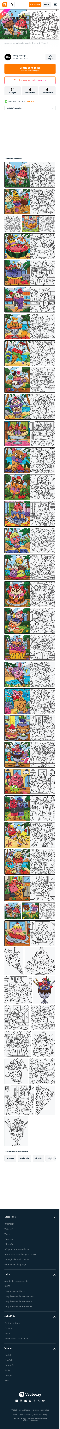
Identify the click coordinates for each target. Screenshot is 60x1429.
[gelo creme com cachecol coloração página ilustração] (29, 316)
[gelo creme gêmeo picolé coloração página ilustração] (29, 825)
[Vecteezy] (4, 4)
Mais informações (14, 107)
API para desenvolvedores (16, 1369)
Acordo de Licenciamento (16, 1401)
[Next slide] (49, 1278)
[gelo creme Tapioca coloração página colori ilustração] (29, 638)
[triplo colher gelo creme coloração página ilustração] (29, 905)
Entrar (46, 4)
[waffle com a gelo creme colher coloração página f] (18, 1053)
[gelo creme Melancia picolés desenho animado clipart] (15, 1082)
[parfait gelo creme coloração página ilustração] (29, 423)
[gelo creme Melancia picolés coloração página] (12, 222)
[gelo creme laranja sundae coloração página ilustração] (29, 343)
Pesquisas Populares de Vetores (19, 1416)
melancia (24, 1278)
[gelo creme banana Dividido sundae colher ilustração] (29, 450)
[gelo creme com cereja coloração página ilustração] (29, 798)
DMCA (7, 1406)
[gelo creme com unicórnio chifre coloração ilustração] (29, 664)
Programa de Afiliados (14, 1411)
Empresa (8, 1358)
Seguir (50, 58)
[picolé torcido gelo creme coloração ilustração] (21, 945)
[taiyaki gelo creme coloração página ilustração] (29, 718)
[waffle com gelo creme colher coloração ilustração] (21, 240)
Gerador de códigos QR (15, 1384)
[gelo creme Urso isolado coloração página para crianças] (14, 1251)
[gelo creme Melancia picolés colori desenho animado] (12, 927)
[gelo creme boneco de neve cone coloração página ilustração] (29, 370)
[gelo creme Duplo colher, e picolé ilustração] (29, 200)
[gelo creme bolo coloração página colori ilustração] (29, 531)
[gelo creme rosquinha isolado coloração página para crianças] (16, 1164)
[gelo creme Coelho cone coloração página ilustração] (29, 691)
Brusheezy (9, 1343)
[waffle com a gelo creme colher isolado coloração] (19, 1024)
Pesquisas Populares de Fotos (18, 1421)
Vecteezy (8, 1348)
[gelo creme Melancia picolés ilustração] (29, 174)
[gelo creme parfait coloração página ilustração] (29, 771)
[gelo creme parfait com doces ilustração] (29, 397)
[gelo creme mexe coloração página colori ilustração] (29, 879)
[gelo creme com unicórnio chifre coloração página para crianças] (17, 1136)
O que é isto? (31, 101)
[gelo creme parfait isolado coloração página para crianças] (38, 1251)
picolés (38, 1278)
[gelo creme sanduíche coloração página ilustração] (29, 745)
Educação (8, 1364)
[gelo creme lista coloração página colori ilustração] (29, 290)
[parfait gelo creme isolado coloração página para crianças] (41, 1164)
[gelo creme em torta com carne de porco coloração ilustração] (29, 968)
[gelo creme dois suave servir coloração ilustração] (29, 852)
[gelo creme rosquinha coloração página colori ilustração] (29, 611)
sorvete (10, 1278)
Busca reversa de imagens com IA (20, 1374)
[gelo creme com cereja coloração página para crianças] (40, 1080)
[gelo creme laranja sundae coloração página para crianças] (17, 1191)
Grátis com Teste (30, 69)
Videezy (8, 1353)
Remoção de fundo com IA (16, 1379)
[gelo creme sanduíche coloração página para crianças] (19, 1220)
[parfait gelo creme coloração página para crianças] (16, 1109)
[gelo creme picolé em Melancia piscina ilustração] (29, 263)
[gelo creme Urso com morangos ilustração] (29, 477)
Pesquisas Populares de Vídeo (18, 1426)
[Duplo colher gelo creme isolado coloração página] (13, 996)
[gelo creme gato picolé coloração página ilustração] (29, 504)
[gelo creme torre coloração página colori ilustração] (29, 584)
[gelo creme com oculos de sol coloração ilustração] (29, 557)
